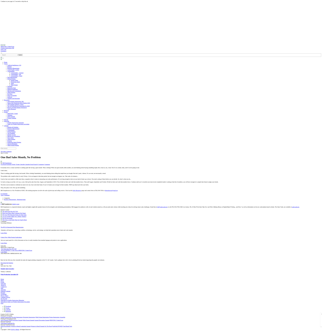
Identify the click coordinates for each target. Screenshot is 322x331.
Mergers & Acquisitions (13, 136)
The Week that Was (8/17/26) (10, 211)
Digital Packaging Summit (15, 320)
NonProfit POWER (57, 326)
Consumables (11, 71)
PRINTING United (12, 113)
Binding (9, 66)
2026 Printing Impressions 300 (15, 101)
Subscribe (6, 121)
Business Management (13, 68)
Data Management (12, 77)
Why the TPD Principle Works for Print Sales (14, 215)
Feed (2, 303)
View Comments (5, 195)
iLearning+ (4, 51)
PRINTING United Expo (7, 46)
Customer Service (5, 297)
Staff (2, 288)
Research (6, 110)
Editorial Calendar (5, 291)
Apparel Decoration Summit (41, 320)
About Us (3, 285)
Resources (6, 100)
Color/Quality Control (13, 70)
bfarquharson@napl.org (111, 190)
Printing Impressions (6, 317)
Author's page (15, 204)
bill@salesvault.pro (162, 207)
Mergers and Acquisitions (14, 91)
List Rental (3, 294)
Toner (12, 83)
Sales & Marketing (12, 144)
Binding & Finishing (12, 127)
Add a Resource (11, 109)
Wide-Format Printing (13, 145)
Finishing (9, 86)
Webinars (9, 115)
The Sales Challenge (6, 151)
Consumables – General (17, 73)
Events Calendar (11, 118)
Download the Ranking (7, 263)
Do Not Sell (4, 299)
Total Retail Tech (67, 326)
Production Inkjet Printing (14, 142)
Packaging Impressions (29, 317)
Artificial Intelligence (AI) (14, 65)
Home (5, 62)
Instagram (8, 311)
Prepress (9, 141)
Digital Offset (14, 80)
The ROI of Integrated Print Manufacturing (12, 227)
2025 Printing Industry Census (15, 104)
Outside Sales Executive (7, 268)
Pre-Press (9, 94)
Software (9, 97)
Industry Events (11, 134)
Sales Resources (77, 190)
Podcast (6, 119)
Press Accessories (12, 95)
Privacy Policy (4, 295)
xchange (6, 125)
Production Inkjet (15, 82)
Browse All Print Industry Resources (17, 107)
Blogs (2, 280)
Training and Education (13, 98)
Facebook (8, 306)
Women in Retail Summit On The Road (41, 326)
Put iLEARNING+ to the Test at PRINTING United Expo (16, 250)
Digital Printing (11, 79)
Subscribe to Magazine (12, 300)
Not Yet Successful (7, 218)
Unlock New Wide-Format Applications (11, 237)
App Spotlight (11, 133)
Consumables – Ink (16, 74)
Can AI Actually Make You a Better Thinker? (14, 216)
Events (6, 112)
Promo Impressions (54, 317)
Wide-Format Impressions (42, 317)
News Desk (10, 138)
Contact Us (4, 286)
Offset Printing (11, 92)
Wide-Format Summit (28, 320)
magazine (15, 122)
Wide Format (14, 85)
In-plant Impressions (17, 317)
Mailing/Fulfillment (12, 89)
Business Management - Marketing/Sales (15, 199)
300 (7, 48)
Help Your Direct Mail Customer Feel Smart (14, 213)
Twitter (7, 308)
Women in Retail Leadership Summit (21, 326)
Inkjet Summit (11, 116)
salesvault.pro (295, 207)
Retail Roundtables (6, 326)
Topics (6, 63)
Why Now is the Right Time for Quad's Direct (14, 220)
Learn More (4, 233)
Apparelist (62, 317)
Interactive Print (11, 88)
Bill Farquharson (7, 163)
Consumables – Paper (16, 76)
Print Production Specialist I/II (9, 274)
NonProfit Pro (11, 323)
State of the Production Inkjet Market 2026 (18, 103)
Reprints (3, 292)
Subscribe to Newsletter (15, 302)
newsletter (18, 124)
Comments (47, 164)
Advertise (3, 289)
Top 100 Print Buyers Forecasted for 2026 (18, 106)
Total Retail (4, 323)
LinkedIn (8, 309)
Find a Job (3, 49)
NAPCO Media (15, 329)
